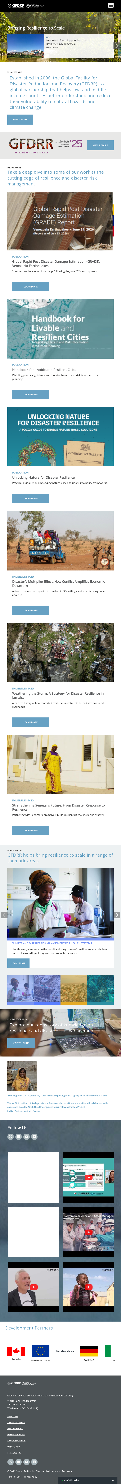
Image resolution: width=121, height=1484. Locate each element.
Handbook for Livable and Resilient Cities (44, 369)
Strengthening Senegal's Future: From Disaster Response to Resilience (58, 807)
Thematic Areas (16, 1422)
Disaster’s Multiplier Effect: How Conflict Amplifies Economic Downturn (58, 583)
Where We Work (16, 1434)
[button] (4, 45)
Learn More (20, 119)
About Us (12, 1416)
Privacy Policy (30, 1476)
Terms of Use (14, 1476)
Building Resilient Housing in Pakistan (23, 1111)
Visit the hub (21, 1042)
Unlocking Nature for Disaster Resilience (43, 477)
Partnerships (15, 1428)
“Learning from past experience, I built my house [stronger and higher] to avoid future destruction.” (57, 1095)
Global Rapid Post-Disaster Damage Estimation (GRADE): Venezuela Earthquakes (56, 263)
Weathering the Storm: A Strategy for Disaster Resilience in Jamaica (58, 695)
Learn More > (52, 47)
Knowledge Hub (16, 1440)
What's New (13, 1446)
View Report (100, 145)
